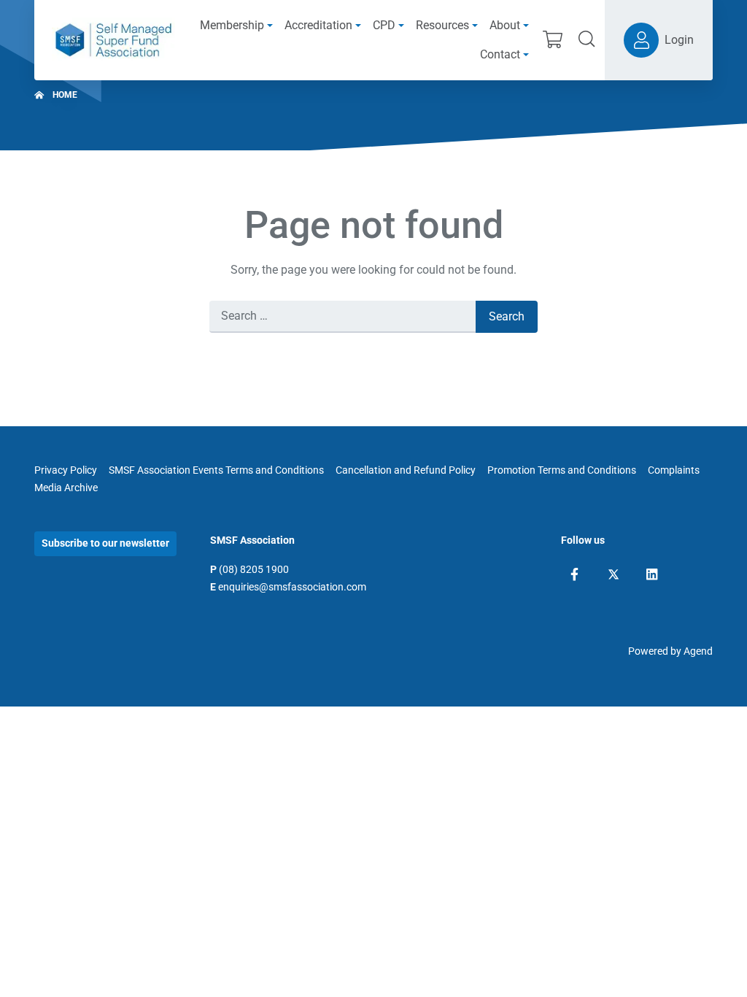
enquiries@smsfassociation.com (292, 587)
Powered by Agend (670, 651)
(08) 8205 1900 (254, 569)
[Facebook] (574, 574)
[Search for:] (342, 317)
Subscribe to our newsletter (105, 543)
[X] (613, 574)
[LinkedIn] (651, 574)
